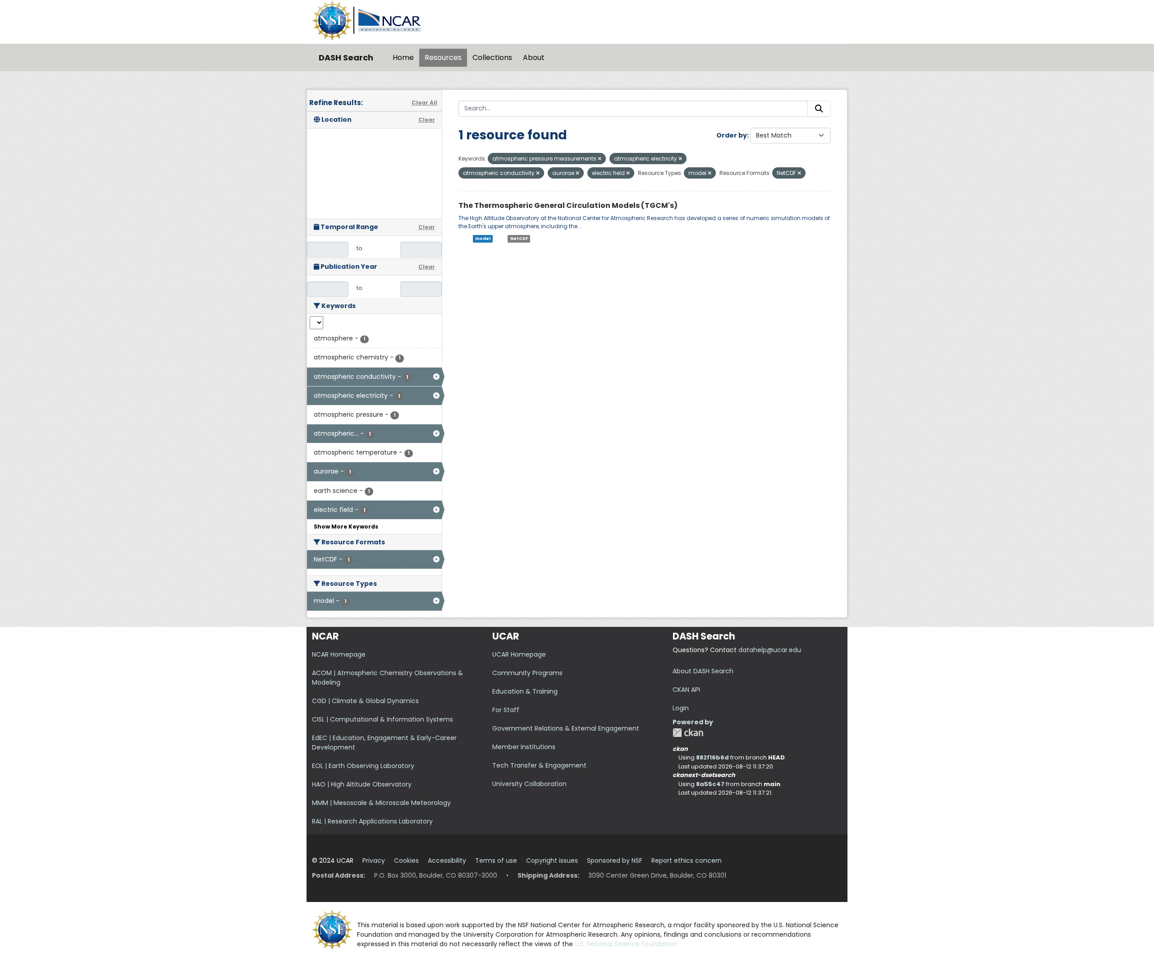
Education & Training (525, 691)
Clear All (424, 102)
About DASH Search (703, 671)
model (482, 238)
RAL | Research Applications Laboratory (372, 821)
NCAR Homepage (339, 654)
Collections (492, 57)
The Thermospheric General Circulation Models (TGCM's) (568, 205)
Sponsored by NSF (614, 860)
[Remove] (599, 158)
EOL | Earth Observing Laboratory (363, 765)
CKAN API (686, 689)
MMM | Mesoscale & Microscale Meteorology (381, 802)
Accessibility (447, 860)
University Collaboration (529, 783)
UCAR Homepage (519, 654)
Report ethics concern (686, 860)
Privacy (373, 860)
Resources (443, 57)
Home (403, 57)
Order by (731, 135)
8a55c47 (710, 784)
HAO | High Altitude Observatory (362, 784)
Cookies (406, 860)
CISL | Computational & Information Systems (382, 719)
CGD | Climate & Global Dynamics (365, 700)
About (534, 57)
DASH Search (346, 57)
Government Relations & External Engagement (565, 728)
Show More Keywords (346, 526)
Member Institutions (523, 746)
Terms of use (496, 860)
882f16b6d (712, 757)
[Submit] (819, 109)
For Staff (505, 709)
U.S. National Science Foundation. (626, 943)
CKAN (688, 732)
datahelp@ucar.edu (769, 649)
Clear (426, 120)
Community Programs (527, 672)
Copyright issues (552, 860)
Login (681, 708)
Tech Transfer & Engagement (539, 765)
